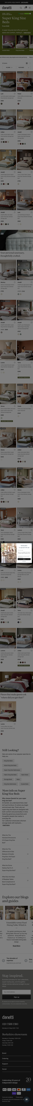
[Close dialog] (31, 543)
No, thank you (24, 561)
